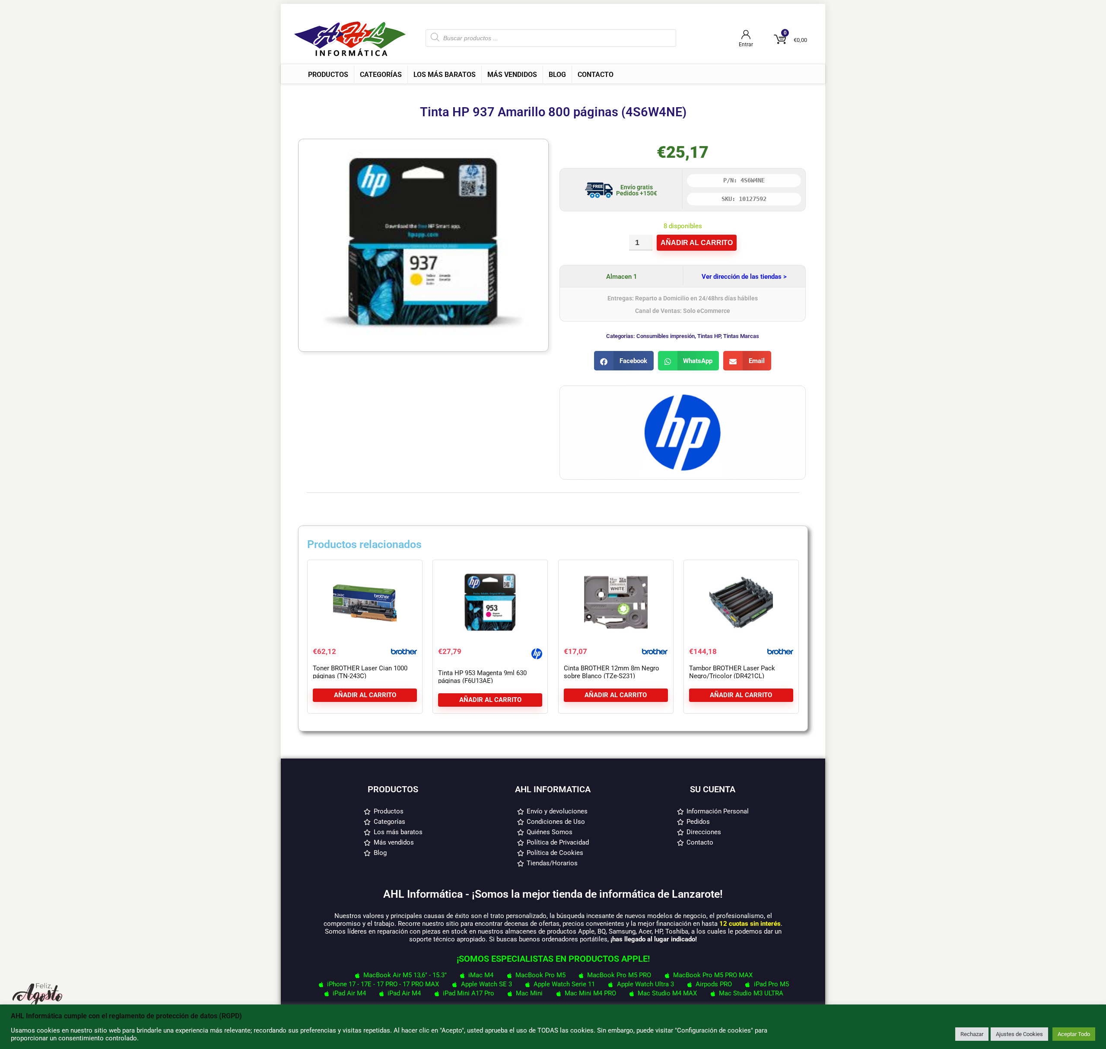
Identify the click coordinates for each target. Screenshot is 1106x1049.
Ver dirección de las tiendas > (744, 277)
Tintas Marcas (741, 336)
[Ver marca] (683, 398)
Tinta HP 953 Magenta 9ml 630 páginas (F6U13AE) (482, 677)
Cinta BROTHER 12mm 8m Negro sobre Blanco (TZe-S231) (611, 672)
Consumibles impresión (665, 336)
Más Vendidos (512, 74)
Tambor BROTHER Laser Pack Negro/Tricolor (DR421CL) (732, 672)
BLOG (557, 74)
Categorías (381, 74)
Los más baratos (444, 74)
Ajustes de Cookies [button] (1019, 1034)
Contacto (595, 74)
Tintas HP (709, 336)
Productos (328, 74)
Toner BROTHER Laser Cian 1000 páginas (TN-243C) (360, 672)
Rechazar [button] (971, 1034)
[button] (624, 360)
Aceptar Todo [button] (1074, 1034)
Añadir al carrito (697, 242)
